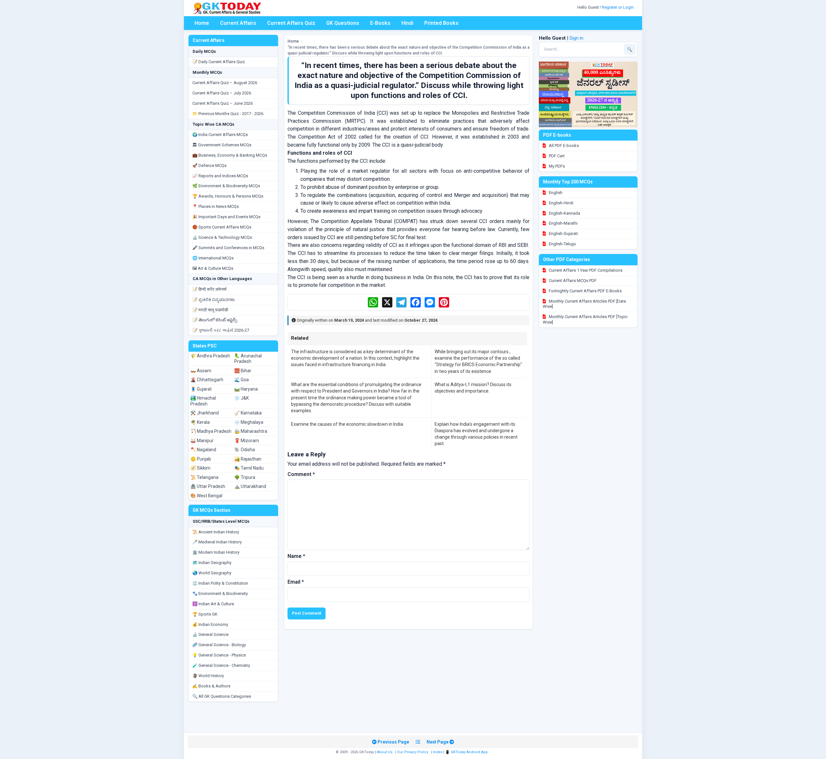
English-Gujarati (563, 233)
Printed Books (441, 23)
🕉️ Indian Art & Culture (213, 603)
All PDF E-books (563, 145)
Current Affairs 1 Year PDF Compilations (585, 270)
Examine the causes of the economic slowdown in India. (347, 424)
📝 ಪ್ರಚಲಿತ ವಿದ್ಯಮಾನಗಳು (213, 299)
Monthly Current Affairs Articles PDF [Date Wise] (584, 304)
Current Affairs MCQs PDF (572, 280)
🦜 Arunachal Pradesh (248, 358)
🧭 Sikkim (200, 468)
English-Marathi (563, 223)
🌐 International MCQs (213, 258)
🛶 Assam (200, 370)
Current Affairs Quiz (291, 23)
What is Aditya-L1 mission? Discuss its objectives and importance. (473, 388)
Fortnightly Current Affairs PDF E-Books (585, 290)
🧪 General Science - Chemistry (221, 665)
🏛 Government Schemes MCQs (221, 144)
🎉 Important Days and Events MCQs (226, 216)
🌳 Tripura (244, 477)
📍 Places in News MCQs (215, 206)
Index (437, 752)
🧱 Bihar (242, 370)
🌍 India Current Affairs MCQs (220, 134)
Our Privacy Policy (412, 752)
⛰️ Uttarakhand (250, 486)
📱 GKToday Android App (467, 752)
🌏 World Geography (211, 572)
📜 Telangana (204, 477)
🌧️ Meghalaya (248, 422)
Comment (301, 474)
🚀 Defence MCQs (209, 165)
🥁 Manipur (202, 440)
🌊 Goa (241, 379)
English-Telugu (562, 243)
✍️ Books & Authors (211, 686)
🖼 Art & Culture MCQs (212, 268)
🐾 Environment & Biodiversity (220, 593)
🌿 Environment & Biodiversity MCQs (226, 185)
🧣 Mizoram (246, 440)
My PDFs (556, 166)
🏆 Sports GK (204, 614)
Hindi (407, 23)
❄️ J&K (241, 398)
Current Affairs (238, 23)
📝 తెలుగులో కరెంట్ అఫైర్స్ (214, 319)
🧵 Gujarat (201, 389)
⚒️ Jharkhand (204, 412)
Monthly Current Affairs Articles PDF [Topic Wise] (585, 319)
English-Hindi (560, 202)
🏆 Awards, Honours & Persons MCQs (227, 196)
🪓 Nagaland (203, 449)
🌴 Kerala (200, 422)
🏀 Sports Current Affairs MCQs (221, 227)
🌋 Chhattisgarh (206, 379)
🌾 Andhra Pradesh (210, 355)
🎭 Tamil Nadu (249, 468)
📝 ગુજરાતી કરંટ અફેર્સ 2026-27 (220, 330)
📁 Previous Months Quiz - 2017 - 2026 (227, 113)
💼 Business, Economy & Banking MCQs (229, 155)
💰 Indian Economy (210, 624)
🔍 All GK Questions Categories (221, 696)
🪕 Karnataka (248, 412)
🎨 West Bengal (206, 495)
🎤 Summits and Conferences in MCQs (228, 247)
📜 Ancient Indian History (215, 532)
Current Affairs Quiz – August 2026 (224, 82)
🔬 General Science (210, 634)
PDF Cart (556, 155)
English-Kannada (564, 213)
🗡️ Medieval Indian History (217, 542)
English (555, 192)
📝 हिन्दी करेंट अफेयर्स (209, 289)
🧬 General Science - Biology (219, 644)
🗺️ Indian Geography (211, 562)
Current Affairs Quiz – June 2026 (222, 103)
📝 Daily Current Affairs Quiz (218, 61)
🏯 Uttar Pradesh (207, 486)
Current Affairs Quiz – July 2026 (221, 93)
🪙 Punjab (200, 459)
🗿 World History (208, 675)
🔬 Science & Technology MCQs (222, 237)
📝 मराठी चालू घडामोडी (210, 309)
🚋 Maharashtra (250, 431)
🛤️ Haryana (246, 389)
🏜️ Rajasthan (247, 459)
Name (296, 556)
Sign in (576, 38)
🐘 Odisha (244, 449)
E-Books (380, 23)
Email (295, 582)
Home (202, 23)
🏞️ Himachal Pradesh (203, 400)
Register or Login (618, 7)
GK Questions (342, 23)
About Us (384, 752)
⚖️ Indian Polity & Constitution (220, 583)
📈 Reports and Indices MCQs (220, 175)
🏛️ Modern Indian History (215, 552)
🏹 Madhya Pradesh (210, 431)
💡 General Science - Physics (219, 655)
